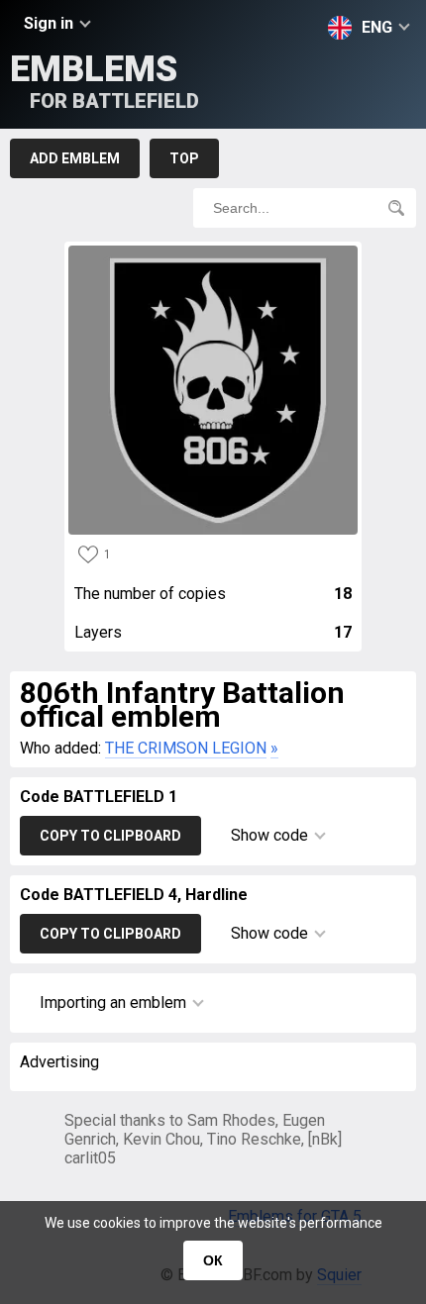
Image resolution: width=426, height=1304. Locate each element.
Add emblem (75, 158)
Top (184, 158)
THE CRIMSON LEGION (185, 748)
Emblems (104, 81)
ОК (213, 1260)
